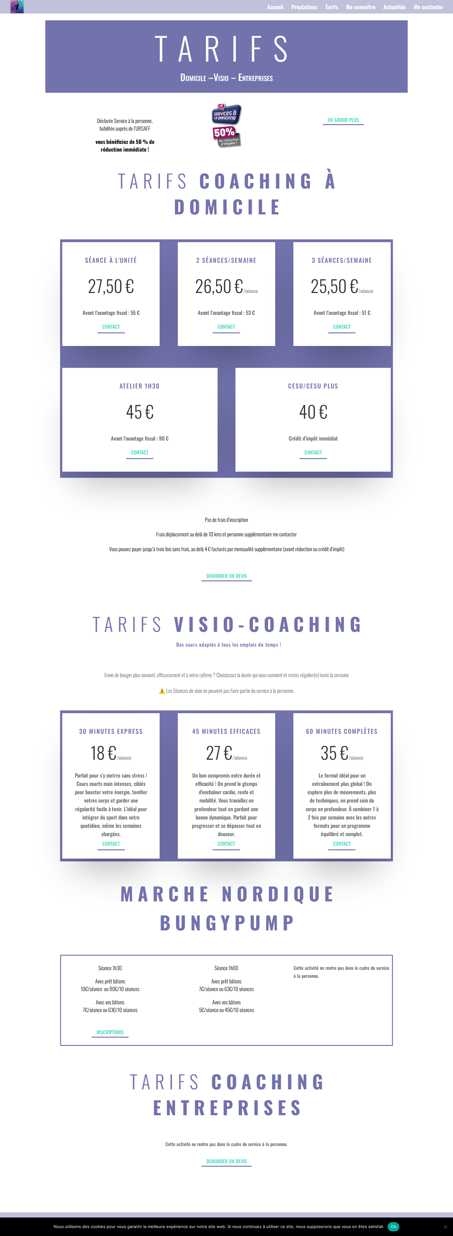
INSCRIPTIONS (110, 1032)
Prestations (304, 8)
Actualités (394, 8)
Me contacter (428, 8)
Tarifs (331, 8)
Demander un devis (226, 575)
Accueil (275, 8)
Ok (393, 1226)
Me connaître (360, 8)
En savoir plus (343, 120)
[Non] (445, 1227)
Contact (111, 326)
